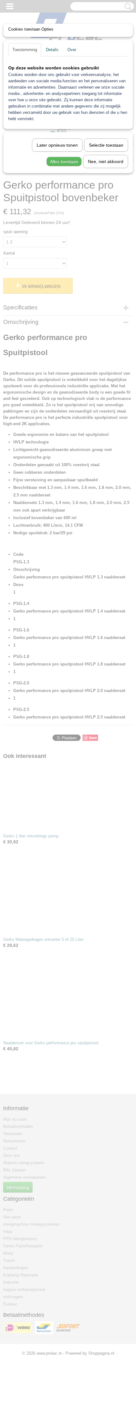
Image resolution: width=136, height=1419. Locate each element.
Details (52, 49)
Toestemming (24, 49)
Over (71, 49)
